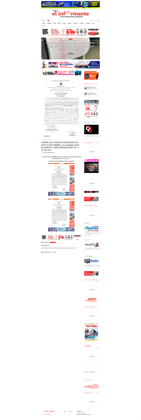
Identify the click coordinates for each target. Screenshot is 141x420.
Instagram (64, 411)
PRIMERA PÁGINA (88, 83)
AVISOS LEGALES (88, 142)
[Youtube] (93, 20)
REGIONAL (49, 23)
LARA (54, 23)
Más (93, 23)
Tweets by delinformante (88, 379)
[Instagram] (91, 20)
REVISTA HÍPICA (88, 392)
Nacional (59, 23)
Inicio (44, 23)
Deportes (69, 23)
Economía (75, 23)
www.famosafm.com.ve (87, 235)
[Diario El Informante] (48, 21)
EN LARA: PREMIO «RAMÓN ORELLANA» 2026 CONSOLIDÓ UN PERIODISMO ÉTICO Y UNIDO (70, 46)
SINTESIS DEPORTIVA (89, 205)
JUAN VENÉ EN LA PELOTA (90, 279)
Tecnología (81, 23)
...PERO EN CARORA (89, 306)
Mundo (64, 23)
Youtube (70, 411)
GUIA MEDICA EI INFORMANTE (88, 346)
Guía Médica (88, 23)
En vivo (43, 25)
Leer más (70, 53)
